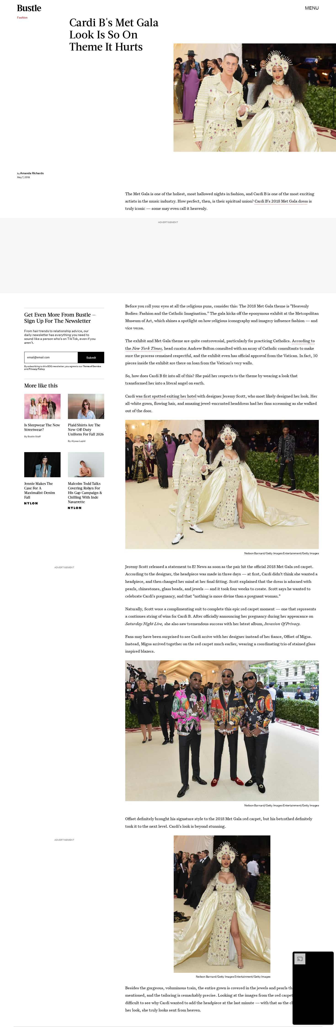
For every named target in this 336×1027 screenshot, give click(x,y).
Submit (91, 357)
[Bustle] (29, 8)
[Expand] (297, 955)
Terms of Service (92, 366)
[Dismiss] (328, 955)
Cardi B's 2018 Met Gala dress (281, 201)
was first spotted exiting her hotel (166, 396)
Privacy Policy (37, 369)
